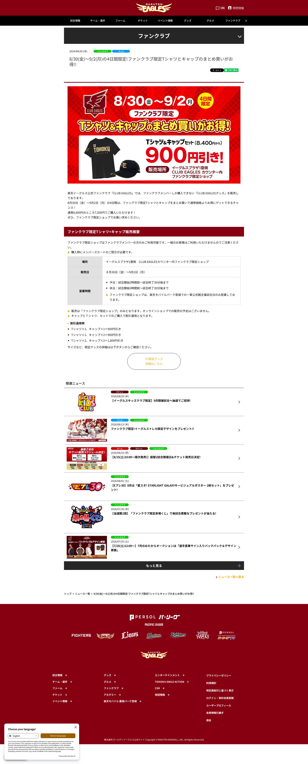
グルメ (210, 20)
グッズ (187, 20)
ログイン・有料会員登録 (220, 698)
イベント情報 (165, 20)
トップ (67, 593)
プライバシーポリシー (218, 675)
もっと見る (154, 565)
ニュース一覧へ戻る (231, 577)
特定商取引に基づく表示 (220, 690)
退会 (208, 720)
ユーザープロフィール (218, 705)
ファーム (120, 20)
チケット (143, 20)
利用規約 (211, 683)
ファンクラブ (232, 20)
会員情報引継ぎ (215, 712)
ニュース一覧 (82, 593)
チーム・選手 (97, 20)
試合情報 (75, 20)
